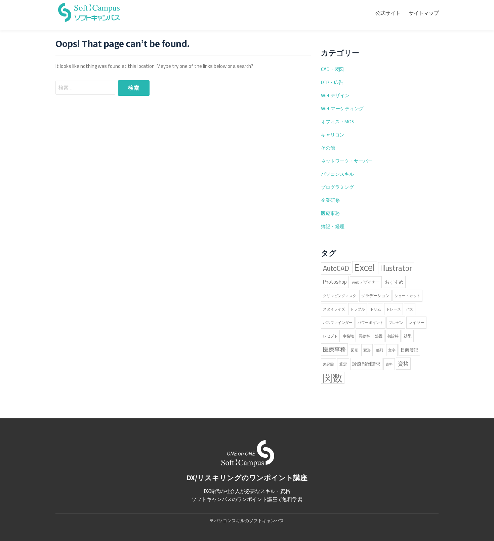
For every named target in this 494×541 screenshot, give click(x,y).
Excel (364, 267)
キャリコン (332, 134)
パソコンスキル (337, 174)
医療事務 (330, 213)
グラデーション (375, 295)
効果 (408, 336)
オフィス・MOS (337, 121)
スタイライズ (334, 309)
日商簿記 (409, 349)
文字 (392, 350)
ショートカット (407, 295)
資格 (403, 364)
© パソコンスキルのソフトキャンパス (247, 520)
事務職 (348, 336)
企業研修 (330, 200)
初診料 (393, 336)
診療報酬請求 (366, 364)
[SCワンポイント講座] (89, 11)
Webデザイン (335, 95)
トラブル (357, 309)
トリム (375, 309)
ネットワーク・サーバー (347, 161)
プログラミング (337, 187)
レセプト (330, 336)
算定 (343, 364)
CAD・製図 (332, 69)
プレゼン (395, 322)
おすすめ (394, 282)
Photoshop (335, 282)
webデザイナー (366, 282)
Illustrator (396, 268)
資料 (389, 364)
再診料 (364, 336)
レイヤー (416, 322)
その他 (328, 148)
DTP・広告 (332, 82)
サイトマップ (424, 13)
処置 (378, 336)
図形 (354, 350)
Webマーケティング (342, 108)
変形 (367, 350)
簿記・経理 (332, 226)
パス (409, 309)
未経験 (328, 364)
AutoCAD (336, 268)
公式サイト (388, 13)
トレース (393, 309)
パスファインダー (338, 322)
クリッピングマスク (339, 295)
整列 (379, 350)
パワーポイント (370, 322)
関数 (332, 378)
